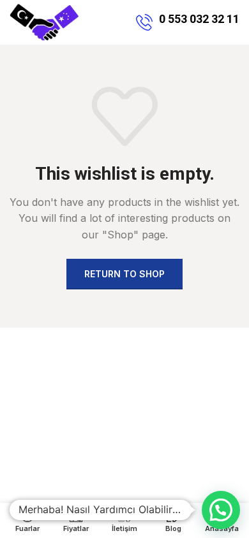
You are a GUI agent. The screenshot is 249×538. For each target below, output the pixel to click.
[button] (221, 510)
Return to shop (124, 273)
